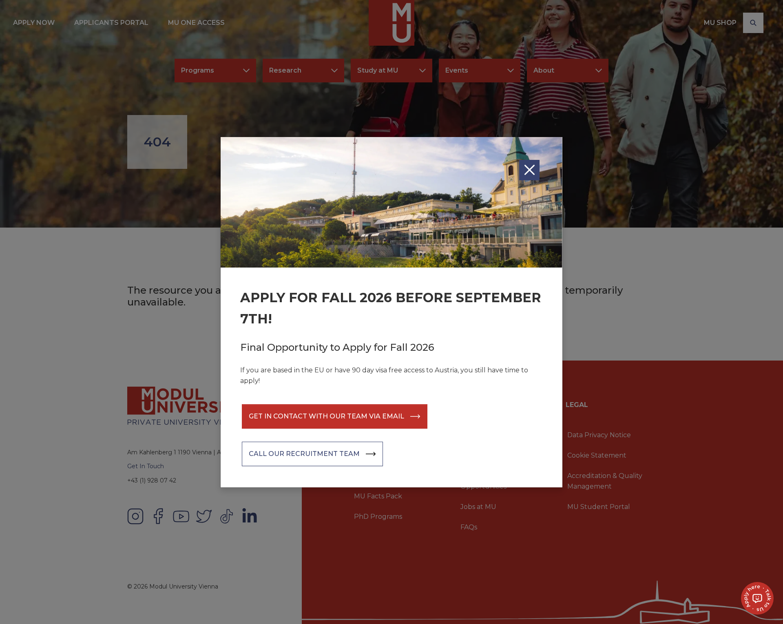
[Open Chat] (757, 598)
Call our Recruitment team (304, 454)
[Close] (529, 170)
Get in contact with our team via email (326, 416)
